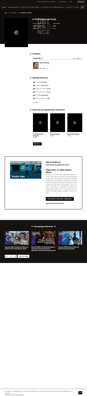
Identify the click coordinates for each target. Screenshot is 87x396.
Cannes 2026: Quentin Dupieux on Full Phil (70, 248)
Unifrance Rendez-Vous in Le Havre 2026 (46, 1)
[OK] (80, 392)
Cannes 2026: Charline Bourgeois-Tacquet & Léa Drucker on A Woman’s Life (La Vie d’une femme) (17, 248)
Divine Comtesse (73, 134)
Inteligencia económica (58, 7)
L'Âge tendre (51, 170)
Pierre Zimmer (56, 23)
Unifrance (69, 7)
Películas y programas (13, 7)
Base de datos (46, 7)
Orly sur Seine (55, 134)
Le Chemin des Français (38, 135)
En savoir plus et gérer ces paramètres (14, 394)
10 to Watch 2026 (62, 1)
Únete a (77, 7)
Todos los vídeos (23, 256)
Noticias (24, 7)
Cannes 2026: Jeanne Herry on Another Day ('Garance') (41, 248)
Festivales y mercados (34, 7)
